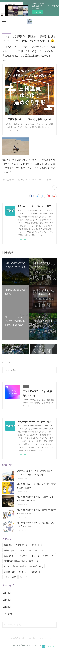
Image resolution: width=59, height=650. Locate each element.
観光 (8, 555)
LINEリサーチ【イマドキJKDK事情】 (35, 555)
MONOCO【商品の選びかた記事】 (22, 561)
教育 (8, 544)
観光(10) (20, 180)
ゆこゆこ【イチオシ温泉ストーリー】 (23, 566)
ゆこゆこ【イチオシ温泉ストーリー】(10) (37, 180)
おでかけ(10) (6, 180)
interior (36, 571)
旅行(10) (14, 180)
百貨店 (9, 550)
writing (9, 571)
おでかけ (24, 550)
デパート (37, 544)
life (23, 577)
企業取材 (21, 544)
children (10, 577)
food (22, 571)
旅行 (39, 550)
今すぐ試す (37, 12)
